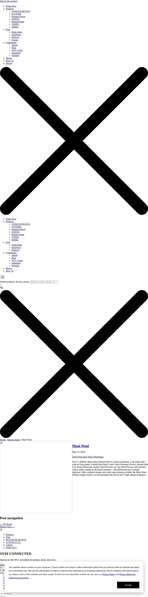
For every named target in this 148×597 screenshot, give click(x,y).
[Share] (7, 593)
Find (8, 537)
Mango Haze (7, 527)
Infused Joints (13, 439)
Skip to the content (8, 1)
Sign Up (4, 565)
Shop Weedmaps (95, 457)
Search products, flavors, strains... (15, 282)
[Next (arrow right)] (4, 596)
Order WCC (11, 547)
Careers (9, 545)
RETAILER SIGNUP (16, 540)
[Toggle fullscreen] (4, 593)
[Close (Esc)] (10, 593)
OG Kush (6, 524)
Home (3, 439)
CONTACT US (13, 542)
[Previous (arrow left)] (1, 596)
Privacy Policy (108, 574)
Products (10, 534)
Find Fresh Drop (79, 457)
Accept (128, 585)
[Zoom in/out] (1, 593)
